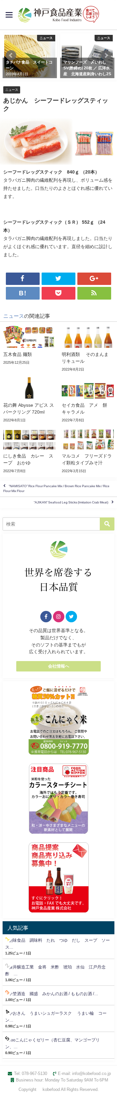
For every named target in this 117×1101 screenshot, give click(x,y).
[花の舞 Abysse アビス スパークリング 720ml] (29, 399)
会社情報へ (58, 666)
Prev (11, 55)
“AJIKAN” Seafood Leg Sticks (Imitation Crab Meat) (71, 502)
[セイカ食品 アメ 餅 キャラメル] (87, 399)
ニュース (11, 89)
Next (106, 55)
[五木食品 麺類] (29, 345)
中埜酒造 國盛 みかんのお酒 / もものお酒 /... (53, 994)
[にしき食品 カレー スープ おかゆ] (29, 450)
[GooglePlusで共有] (94, 279)
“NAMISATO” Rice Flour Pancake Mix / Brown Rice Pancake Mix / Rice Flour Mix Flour (56, 488)
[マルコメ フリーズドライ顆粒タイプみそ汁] (87, 450)
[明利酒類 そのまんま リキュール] (87, 348)
